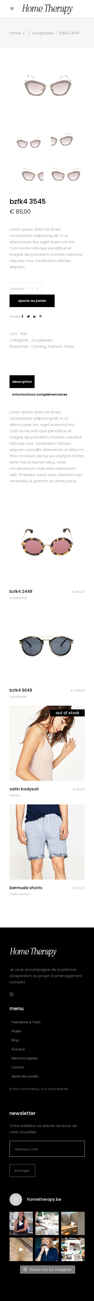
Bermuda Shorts (26, 888)
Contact (18, 1067)
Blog (15, 1040)
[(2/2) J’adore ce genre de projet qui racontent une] (21, 1223)
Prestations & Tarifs (26, 1022)
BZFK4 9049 (21, 690)
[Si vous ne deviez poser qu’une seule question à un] (21, 1249)
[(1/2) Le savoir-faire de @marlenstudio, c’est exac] (47, 1223)
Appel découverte (25, 1076)
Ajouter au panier (32, 301)
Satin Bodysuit (24, 789)
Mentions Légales (25, 1058)
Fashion (55, 346)
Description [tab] (22, 381)
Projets (16, 1031)
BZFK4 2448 (21, 591)
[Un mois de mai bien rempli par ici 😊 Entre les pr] (72, 1249)
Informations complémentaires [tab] (39, 394)
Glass (69, 346)
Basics (15, 795)
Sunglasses (42, 33)
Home (15, 33)
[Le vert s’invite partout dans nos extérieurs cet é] (47, 1249)
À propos (18, 1049)
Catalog (38, 346)
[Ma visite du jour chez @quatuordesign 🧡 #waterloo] (72, 1223)
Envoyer (22, 1170)
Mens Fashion (20, 894)
